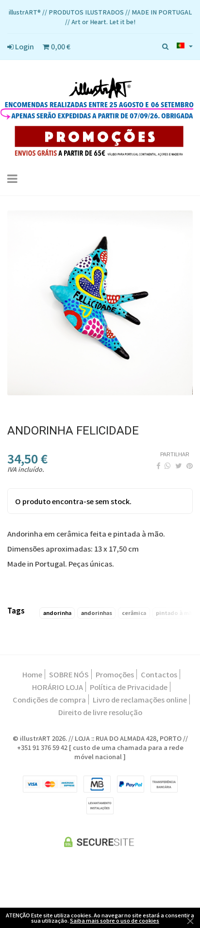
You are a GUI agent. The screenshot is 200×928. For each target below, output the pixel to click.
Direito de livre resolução (100, 712)
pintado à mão (176, 612)
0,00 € (60, 46)
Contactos (159, 674)
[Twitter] (178, 465)
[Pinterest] (189, 465)
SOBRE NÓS (69, 674)
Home (32, 674)
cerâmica (134, 612)
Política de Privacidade (128, 687)
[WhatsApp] (168, 465)
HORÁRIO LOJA (57, 687)
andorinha (57, 612)
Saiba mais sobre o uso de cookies (114, 920)
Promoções (115, 674)
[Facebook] (158, 465)
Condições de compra (49, 699)
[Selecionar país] (185, 45)
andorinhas (96, 612)
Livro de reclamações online (140, 699)
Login (24, 46)
